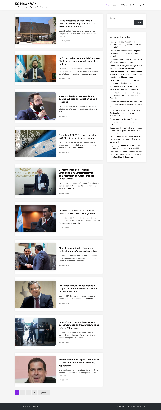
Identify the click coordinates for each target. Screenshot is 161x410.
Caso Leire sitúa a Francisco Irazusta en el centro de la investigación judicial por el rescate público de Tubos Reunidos (126, 154)
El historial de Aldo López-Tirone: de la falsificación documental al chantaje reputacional (79, 362)
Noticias (115, 5)
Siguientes (44, 393)
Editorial (124, 5)
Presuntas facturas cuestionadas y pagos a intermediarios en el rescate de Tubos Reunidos (78, 288)
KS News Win (25, 4)
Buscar (113, 18)
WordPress (131, 406)
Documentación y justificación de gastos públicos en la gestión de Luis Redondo (78, 99)
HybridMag (141, 406)
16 (34, 393)
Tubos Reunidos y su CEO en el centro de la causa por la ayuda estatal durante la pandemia (126, 130)
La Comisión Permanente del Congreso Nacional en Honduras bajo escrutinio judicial (79, 61)
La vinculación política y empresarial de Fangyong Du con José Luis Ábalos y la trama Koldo (125, 139)
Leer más (62, 36)
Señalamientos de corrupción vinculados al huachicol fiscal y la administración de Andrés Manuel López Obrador (126, 74)
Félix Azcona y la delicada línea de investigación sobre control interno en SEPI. (125, 121)
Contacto (133, 5)
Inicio (107, 5)
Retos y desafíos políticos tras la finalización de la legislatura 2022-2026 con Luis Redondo (77, 23)
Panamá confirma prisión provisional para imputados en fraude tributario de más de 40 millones (79, 325)
